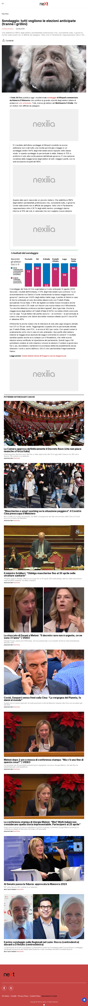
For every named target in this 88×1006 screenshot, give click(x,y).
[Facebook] (3, 987)
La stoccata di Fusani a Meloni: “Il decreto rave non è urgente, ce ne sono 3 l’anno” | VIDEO (43, 636)
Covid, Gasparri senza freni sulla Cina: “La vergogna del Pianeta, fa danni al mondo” (42, 698)
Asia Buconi (8, 458)
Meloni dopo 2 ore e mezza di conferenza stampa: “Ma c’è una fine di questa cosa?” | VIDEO (43, 761)
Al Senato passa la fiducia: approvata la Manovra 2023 (35, 884)
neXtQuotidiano (8, 29)
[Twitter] (10, 987)
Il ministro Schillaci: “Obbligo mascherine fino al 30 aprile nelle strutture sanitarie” (40, 574)
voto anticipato (24, 103)
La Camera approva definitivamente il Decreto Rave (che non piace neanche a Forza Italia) (42, 450)
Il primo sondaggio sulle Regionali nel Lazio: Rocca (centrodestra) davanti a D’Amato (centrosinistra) (41, 943)
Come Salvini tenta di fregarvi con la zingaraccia (44, 356)
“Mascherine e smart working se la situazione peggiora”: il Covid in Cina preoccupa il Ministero (42, 512)
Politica (5, 14)
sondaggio (51, 97)
